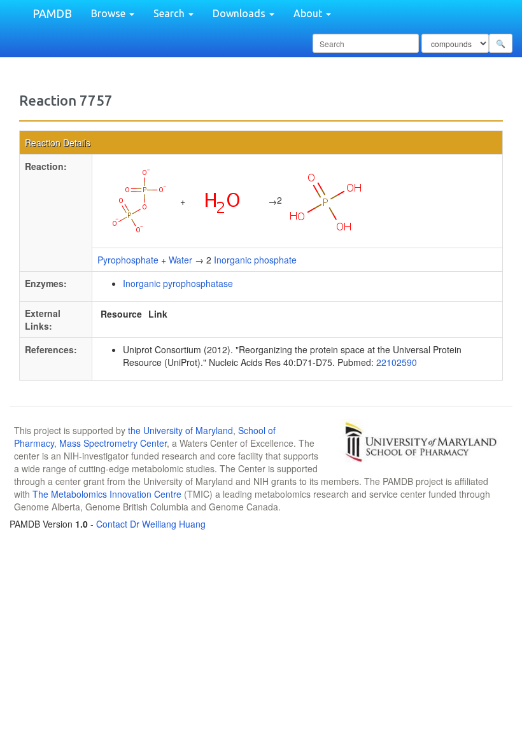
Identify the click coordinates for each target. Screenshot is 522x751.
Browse (109, 13)
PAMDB (52, 13)
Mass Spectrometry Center (113, 443)
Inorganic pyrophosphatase (178, 283)
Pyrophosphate (128, 259)
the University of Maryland (180, 430)
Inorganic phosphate (255, 259)
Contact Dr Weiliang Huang (151, 523)
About (309, 13)
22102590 (396, 362)
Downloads (240, 13)
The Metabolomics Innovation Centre (106, 494)
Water (180, 259)
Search (170, 13)
